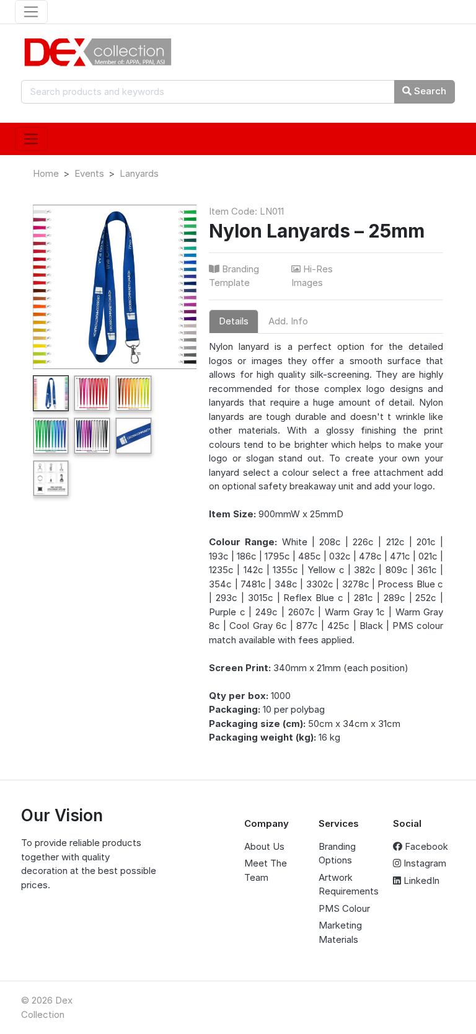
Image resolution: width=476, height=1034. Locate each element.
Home (46, 173)
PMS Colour (344, 908)
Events (89, 173)
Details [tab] (234, 321)
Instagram (423, 863)
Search (429, 91)
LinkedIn (420, 880)
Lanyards (139, 173)
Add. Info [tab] (288, 321)
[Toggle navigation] (31, 12)
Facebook (425, 846)
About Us (264, 846)
